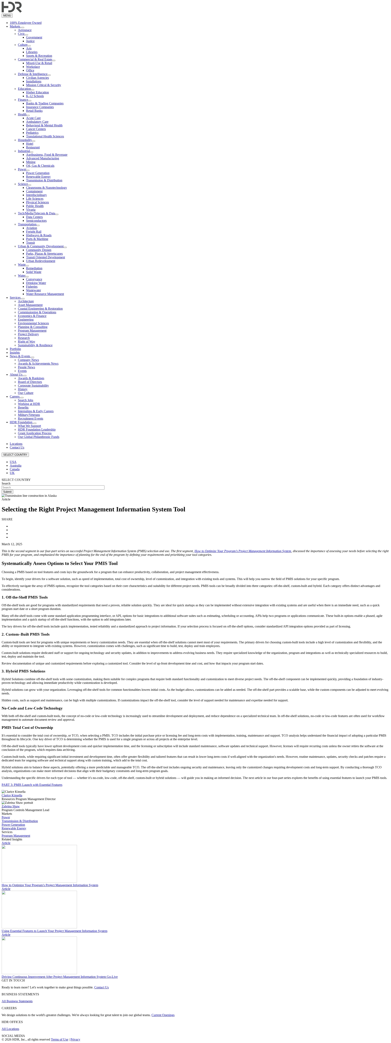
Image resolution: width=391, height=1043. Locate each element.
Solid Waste (33, 272)
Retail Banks (34, 110)
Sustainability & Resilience (35, 345)
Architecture (26, 301)
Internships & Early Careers (36, 411)
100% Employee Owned (26, 22)
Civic (21, 33)
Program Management (32, 330)
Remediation (34, 268)
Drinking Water (36, 283)
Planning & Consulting (32, 327)
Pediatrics (32, 132)
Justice (30, 41)
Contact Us (17, 447)
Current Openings (163, 1015)
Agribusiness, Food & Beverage (46, 154)
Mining (30, 162)
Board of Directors (30, 382)
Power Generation (37, 173)
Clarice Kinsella (12, 795)
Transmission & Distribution (44, 180)
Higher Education (37, 92)
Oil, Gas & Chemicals (40, 165)
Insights (15, 352)
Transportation (27, 224)
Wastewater (33, 290)
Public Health (35, 206)
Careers (15, 396)
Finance (23, 99)
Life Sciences (34, 198)
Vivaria (30, 209)
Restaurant (33, 147)
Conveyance (34, 279)
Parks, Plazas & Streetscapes (44, 253)
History (22, 389)
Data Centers (34, 217)
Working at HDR (29, 404)
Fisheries (31, 286)
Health (22, 114)
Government (34, 37)
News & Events (20, 356)
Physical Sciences (37, 202)
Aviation (31, 228)
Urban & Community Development (41, 246)
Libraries (31, 52)
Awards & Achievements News (38, 363)
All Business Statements (17, 1001)
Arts (29, 48)
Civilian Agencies (37, 77)
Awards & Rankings (31, 378)
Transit (30, 242)
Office (30, 70)
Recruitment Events (30, 418)
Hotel (29, 143)
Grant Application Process (35, 433)
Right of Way (26, 341)
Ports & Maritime (37, 239)
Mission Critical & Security (43, 85)
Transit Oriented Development (45, 257)
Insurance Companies (40, 107)
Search (6, 483)
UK (12, 473)
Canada (15, 469)
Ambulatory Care (37, 121)
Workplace (33, 66)
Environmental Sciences (33, 323)
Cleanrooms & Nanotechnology (46, 187)
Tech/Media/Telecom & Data (36, 213)
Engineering (26, 319)
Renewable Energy (38, 176)
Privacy (75, 1039)
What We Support (29, 426)
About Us (16, 374)
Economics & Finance (32, 316)
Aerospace (25, 30)
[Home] (12, 11)
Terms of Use (59, 1039)
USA (13, 462)
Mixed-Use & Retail (39, 63)
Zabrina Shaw (11, 806)
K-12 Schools (35, 96)
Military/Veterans (29, 415)
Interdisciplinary (36, 195)
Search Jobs (25, 400)
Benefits (23, 407)
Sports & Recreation (39, 55)
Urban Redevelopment (40, 261)
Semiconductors (36, 220)
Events (22, 371)
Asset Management (30, 305)
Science (23, 184)
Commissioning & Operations (37, 312)
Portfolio (15, 349)
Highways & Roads (39, 235)
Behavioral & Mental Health (44, 125)
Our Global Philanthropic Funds (38, 437)
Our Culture (25, 393)
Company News (28, 360)
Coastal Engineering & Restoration (40, 308)
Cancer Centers (36, 129)
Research (24, 338)
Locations (16, 443)
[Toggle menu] (22, 27)
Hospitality (25, 140)
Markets (15, 26)
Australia (15, 465)
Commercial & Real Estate (35, 59)
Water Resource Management (45, 294)
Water (21, 275)
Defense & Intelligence (32, 74)
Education (24, 88)
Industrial (24, 151)
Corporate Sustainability (33, 385)
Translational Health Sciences (45, 136)
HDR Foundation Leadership (37, 429)
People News (26, 367)
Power (22, 169)
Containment (34, 191)
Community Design (38, 250)
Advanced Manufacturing (42, 158)
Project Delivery (28, 334)
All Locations (10, 1029)
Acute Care (33, 118)
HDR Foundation (21, 422)
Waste (22, 264)
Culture (22, 44)
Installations (33, 81)
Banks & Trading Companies (45, 103)
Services (15, 297)
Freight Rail (33, 231)
